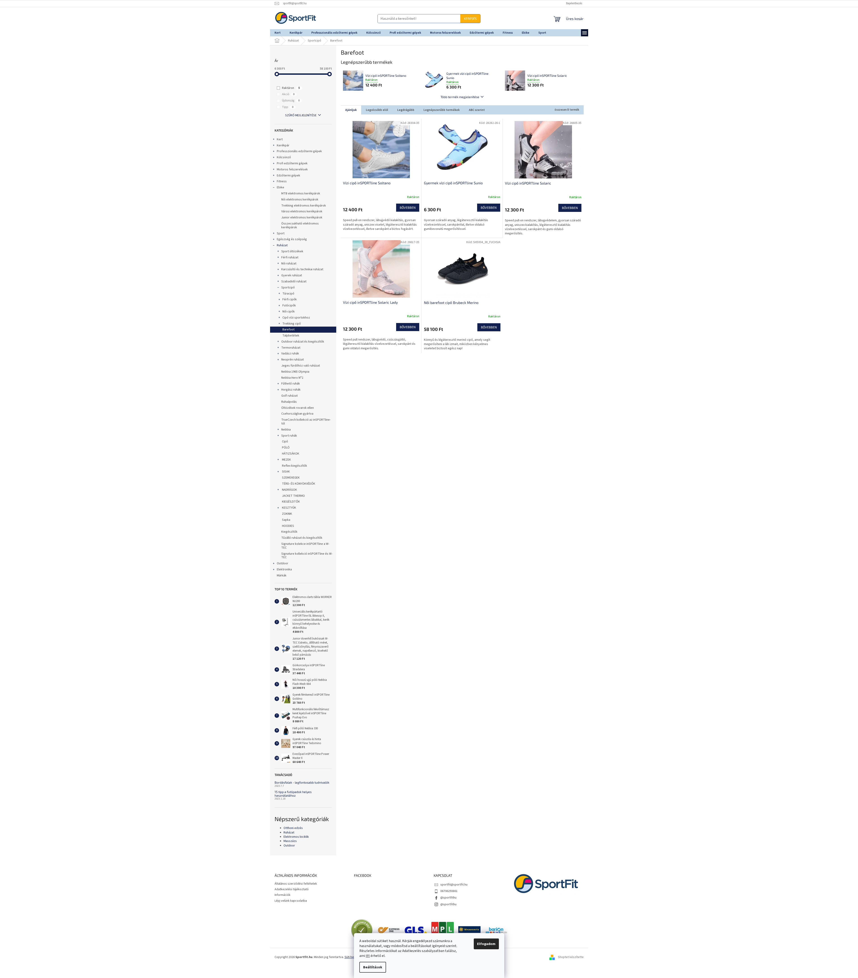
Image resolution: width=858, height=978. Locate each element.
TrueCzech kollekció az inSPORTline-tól (306, 422)
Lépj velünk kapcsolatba (291, 901)
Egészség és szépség (292, 239)
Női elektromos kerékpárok (299, 199)
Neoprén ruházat (292, 359)
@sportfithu (448, 897)
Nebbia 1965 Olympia (295, 371)
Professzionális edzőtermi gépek (299, 151)
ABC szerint (477, 110)
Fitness (282, 181)
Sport (280, 233)
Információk (282, 895)
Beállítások (372, 967)
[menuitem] (277, 32)
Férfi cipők (289, 299)
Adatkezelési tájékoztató (292, 889)
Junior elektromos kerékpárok (301, 217)
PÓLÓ (285, 447)
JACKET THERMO (293, 496)
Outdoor (282, 563)
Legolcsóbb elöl (377, 110)
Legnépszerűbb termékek (442, 110)
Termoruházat (290, 347)
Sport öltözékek (292, 251)
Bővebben (408, 207)
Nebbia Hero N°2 (292, 378)
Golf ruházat (289, 395)
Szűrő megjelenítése (301, 115)
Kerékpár (283, 145)
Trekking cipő (291, 323)
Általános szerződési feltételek (296, 883)
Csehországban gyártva (297, 413)
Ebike (280, 187)
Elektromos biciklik (296, 837)
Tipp (287, 107)
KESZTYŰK (289, 507)
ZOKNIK (286, 514)
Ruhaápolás (289, 402)
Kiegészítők (289, 532)
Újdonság (291, 100)
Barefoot (288, 329)
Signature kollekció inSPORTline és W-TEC (306, 556)
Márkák (281, 575)
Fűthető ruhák (290, 383)
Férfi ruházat (289, 257)
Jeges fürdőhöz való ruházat (300, 365)
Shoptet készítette (571, 957)
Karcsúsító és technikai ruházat (302, 269)
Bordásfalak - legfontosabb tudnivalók (302, 782)
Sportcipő (288, 287)
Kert (280, 139)
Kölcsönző (284, 157)
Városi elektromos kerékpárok (301, 211)
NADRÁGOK (289, 490)
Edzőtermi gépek (288, 175)
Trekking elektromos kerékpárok (303, 205)
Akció (288, 94)
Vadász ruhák (290, 353)
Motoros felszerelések (292, 169)
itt (368, 955)
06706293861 (449, 891)
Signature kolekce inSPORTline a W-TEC (305, 546)
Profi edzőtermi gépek (292, 163)
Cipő (284, 441)
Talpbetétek (290, 335)
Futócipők (289, 305)
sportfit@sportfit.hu (453, 884)
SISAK (285, 471)
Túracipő (288, 293)
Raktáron (291, 88)
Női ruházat (288, 263)
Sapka (285, 520)
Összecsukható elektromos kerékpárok (300, 225)
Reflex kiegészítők (294, 466)
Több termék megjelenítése (460, 97)
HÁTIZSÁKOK (290, 453)
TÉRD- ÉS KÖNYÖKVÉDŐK (298, 483)
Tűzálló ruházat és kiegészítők (301, 538)
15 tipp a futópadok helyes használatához (293, 793)
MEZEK (286, 459)
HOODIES (287, 526)
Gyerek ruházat (291, 275)
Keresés (429, 18)
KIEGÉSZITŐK (290, 501)
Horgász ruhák (291, 389)
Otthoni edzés (293, 828)
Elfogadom (486, 943)
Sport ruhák (289, 435)
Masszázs (290, 841)
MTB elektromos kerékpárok (300, 193)
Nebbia (286, 429)
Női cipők (288, 311)
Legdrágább (405, 110)
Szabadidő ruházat (293, 281)
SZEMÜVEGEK (290, 477)
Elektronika (284, 569)
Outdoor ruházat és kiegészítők (302, 341)
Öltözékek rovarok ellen (297, 408)
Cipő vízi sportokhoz (296, 317)
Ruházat (282, 245)
